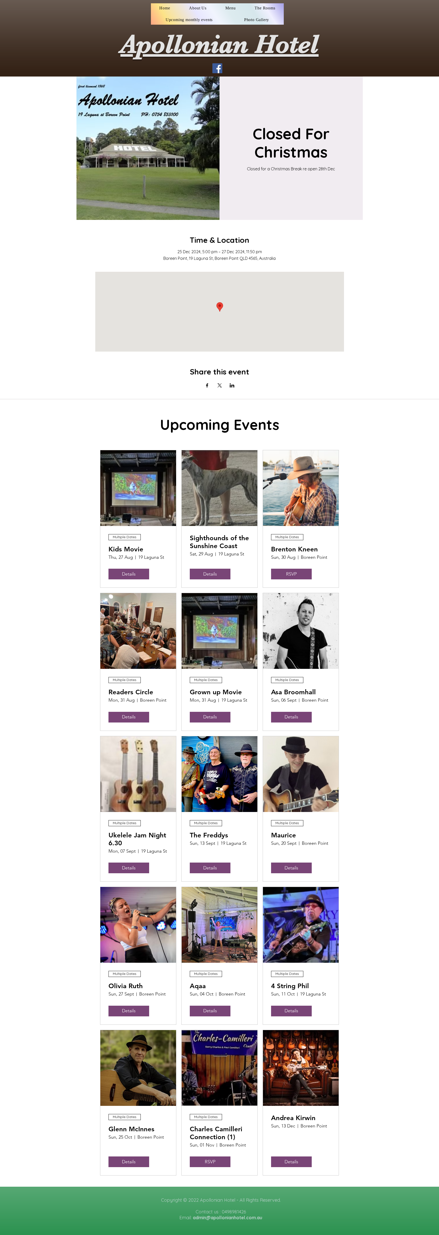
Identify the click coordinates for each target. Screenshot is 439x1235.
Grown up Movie (216, 692)
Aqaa (198, 986)
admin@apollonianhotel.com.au (227, 1218)
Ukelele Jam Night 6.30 (137, 839)
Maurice (283, 835)
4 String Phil (290, 986)
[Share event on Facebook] (207, 385)
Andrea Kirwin (293, 1118)
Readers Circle (130, 692)
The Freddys (209, 835)
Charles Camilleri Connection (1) (216, 1133)
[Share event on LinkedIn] (232, 385)
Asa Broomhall (293, 692)
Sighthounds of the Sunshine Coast (219, 542)
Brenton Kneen (294, 549)
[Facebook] (217, 68)
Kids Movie (125, 549)
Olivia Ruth (125, 986)
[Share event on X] (219, 385)
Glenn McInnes (131, 1129)
